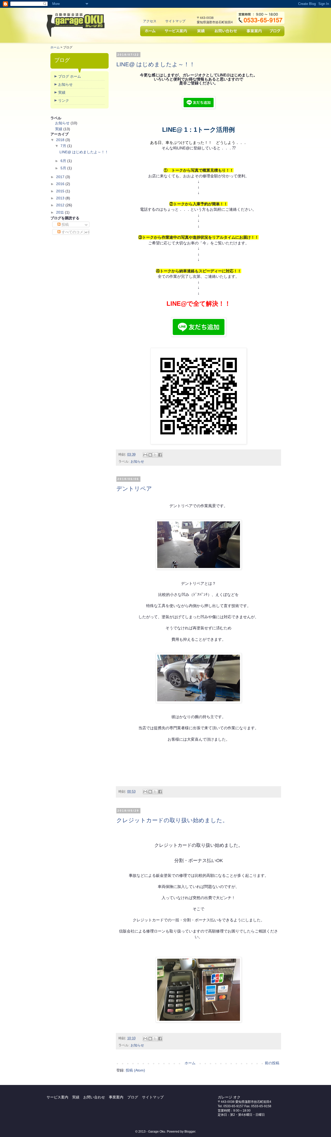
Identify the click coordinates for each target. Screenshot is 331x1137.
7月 (63, 146)
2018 (60, 140)
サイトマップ (175, 21)
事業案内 (254, 31)
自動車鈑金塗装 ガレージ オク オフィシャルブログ (75, 25)
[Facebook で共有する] (160, 454)
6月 (63, 161)
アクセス (149, 21)
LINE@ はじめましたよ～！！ (155, 64)
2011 (60, 212)
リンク (63, 100)
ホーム (150, 31)
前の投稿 (272, 1063)
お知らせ (137, 461)
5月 (63, 168)
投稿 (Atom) (135, 1070)
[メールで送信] (145, 454)
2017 (60, 177)
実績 (201, 31)
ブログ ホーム (69, 76)
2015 (60, 191)
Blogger (189, 1131)
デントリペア (134, 488)
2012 (60, 205)
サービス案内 (176, 31)
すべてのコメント (76, 232)
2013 (60, 198)
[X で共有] (155, 454)
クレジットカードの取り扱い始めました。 (172, 820)
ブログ (275, 31)
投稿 (65, 224)
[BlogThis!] (150, 454)
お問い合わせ (226, 31)
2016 (60, 184)
